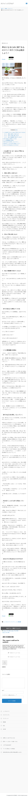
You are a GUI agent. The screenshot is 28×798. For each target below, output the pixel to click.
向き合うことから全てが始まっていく (11, 143)
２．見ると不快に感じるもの (11, 135)
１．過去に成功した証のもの (11, 134)
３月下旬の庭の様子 (7, 745)
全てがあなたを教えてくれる (9, 138)
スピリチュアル (6, 714)
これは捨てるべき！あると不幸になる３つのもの (14, 132)
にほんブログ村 (5, 632)
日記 (4, 725)
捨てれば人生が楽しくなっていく (10, 141)
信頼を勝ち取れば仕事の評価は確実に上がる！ (12, 752)
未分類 (4, 729)
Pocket (3, 59)
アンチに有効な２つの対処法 (9, 748)
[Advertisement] (14, 25)
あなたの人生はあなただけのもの (10, 145)
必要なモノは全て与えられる (9, 737)
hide (16, 129)
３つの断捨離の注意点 (8, 140)
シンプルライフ (7, 621)
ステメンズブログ (7, 3)
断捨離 (19, 621)
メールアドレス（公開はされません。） (9, 695)
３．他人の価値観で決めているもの (13, 137)
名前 (3, 690)
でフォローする (15, 652)
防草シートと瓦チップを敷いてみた (10, 741)
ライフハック (14, 621)
